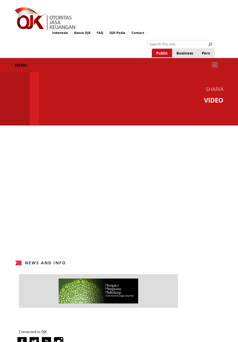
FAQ (100, 32)
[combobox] (178, 44)
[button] (210, 44)
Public (162, 53)
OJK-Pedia (117, 32)
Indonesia (60, 32)
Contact (137, 32)
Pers (206, 53)
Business (184, 53)
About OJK (82, 32)
